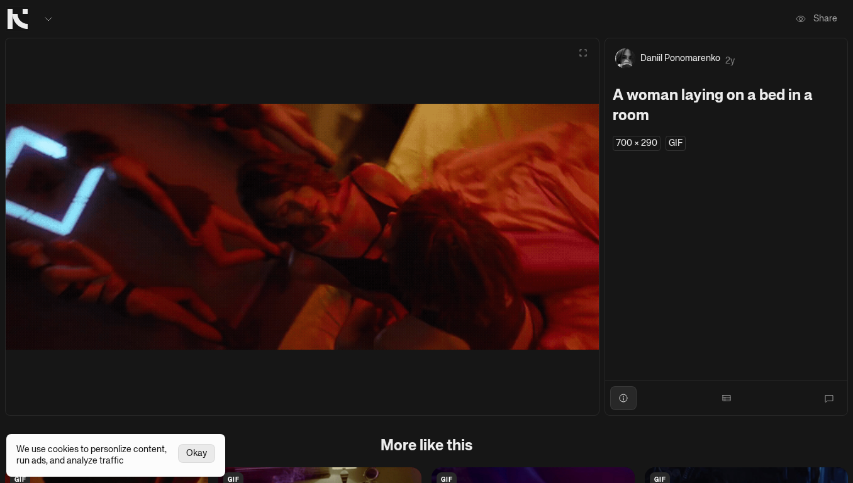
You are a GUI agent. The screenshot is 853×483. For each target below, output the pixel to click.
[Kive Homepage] (17, 18)
